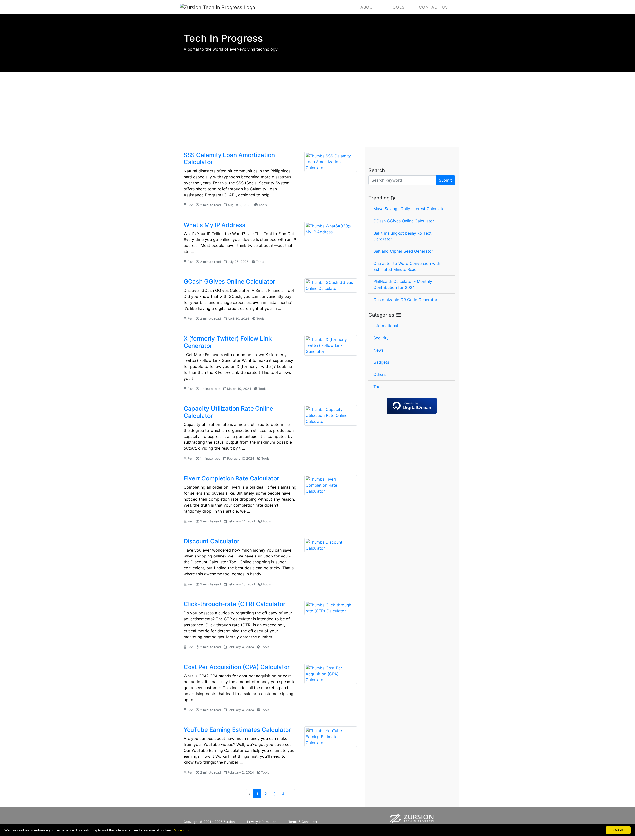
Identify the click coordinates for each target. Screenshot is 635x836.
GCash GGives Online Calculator (403, 220)
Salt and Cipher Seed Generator (403, 251)
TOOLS (397, 7)
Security (381, 337)
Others (379, 374)
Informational (385, 325)
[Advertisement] (317, 109)
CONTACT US (433, 7)
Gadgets (381, 362)
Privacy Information (261, 822)
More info (181, 830)
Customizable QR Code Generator (405, 299)
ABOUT (368, 7)
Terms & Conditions (303, 822)
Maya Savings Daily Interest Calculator (409, 208)
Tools (378, 386)
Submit (445, 180)
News (378, 350)
